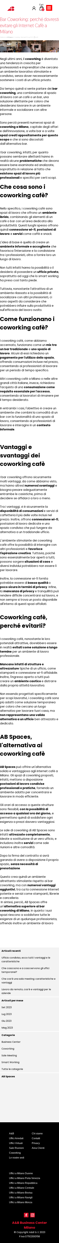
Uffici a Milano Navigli (21, 1197)
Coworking (8, 1048)
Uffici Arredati (16, 1138)
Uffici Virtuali (16, 1143)
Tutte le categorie (12, 1069)
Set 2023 (7, 1007)
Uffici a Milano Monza (20, 1202)
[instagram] (32, 1215)
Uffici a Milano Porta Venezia (24, 1178)
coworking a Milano (14, 127)
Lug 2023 (7, 1014)
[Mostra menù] (49, 8)
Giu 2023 (6, 1021)
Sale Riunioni (16, 1148)
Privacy (36, 1143)
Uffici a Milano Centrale (21, 1188)
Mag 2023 (7, 1027)
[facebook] (26, 1215)
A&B (11, 1133)
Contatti (36, 1138)
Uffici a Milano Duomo (21, 1173)
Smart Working (10, 1062)
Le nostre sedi (16, 1157)
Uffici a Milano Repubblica (23, 1183)
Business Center (11, 1042)
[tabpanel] (29, 1229)
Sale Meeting (9, 1055)
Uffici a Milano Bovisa (20, 1192)
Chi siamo (37, 1133)
